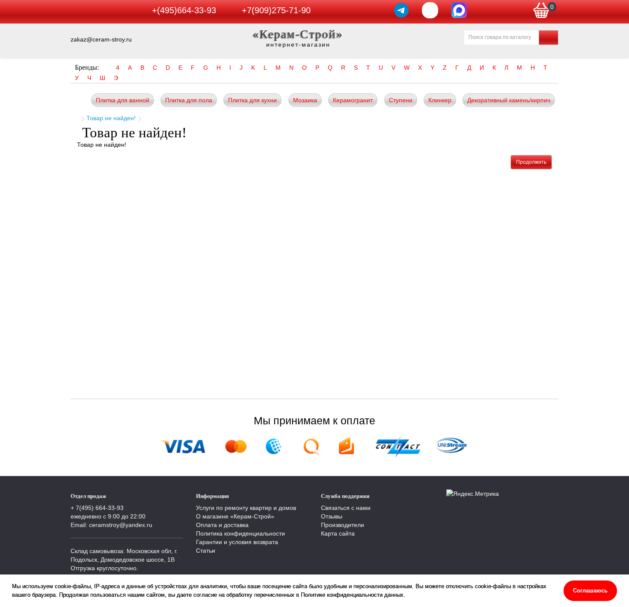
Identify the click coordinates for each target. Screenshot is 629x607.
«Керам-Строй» (298, 34)
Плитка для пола (188, 100)
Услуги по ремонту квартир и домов (246, 507)
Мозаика (305, 100)
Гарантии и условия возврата (237, 542)
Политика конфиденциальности (240, 533)
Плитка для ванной (122, 100)
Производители (342, 524)
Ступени (400, 100)
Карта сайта (338, 533)
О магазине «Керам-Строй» (235, 516)
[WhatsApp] (430, 10)
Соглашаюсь (590, 590)
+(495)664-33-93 (184, 10)
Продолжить (531, 162)
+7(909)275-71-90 (276, 10)
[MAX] (459, 10)
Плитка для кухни (252, 100)
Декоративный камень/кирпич (508, 100)
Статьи (205, 550)
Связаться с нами (346, 507)
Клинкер (439, 100)
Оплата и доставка (222, 524)
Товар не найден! (111, 118)
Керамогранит (353, 100)
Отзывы (331, 516)
